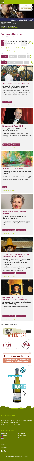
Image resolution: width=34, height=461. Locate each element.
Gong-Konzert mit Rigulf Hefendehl (15, 83)
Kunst (4, 63)
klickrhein (3, 457)
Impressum (4, 446)
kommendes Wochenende (15, 48)
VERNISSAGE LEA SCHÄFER (13, 169)
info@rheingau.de (13, 459)
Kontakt (3, 444)
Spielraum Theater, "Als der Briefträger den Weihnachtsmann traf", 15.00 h (15, 299)
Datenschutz (4, 447)
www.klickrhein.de (21, 459)
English (5, 433)
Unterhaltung (16, 144)
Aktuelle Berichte (9, 415)
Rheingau (2, 2)
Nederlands (22, 433)
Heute (3, 48)
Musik (4, 101)
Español (5, 437)
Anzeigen (31, 62)
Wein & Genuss (17, 63)
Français (5, 435)
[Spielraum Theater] (17, 287)
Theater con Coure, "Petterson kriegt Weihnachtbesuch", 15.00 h (16, 255)
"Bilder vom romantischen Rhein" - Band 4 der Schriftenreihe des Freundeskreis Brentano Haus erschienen (17, 418)
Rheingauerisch (23, 435)
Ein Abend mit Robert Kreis (12, 126)
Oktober (4, 56)
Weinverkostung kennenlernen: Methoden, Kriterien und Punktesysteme (17, 420)
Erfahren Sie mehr (7, 105)
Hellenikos (5, 439)
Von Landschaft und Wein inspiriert (9, 422)
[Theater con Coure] (17, 244)
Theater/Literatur (21, 230)
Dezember (22, 56)
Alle (9, 63)
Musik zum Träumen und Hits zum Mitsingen (12, 424)
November (13, 56)
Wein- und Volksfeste (7, 51)
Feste (26, 63)
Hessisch (22, 437)
